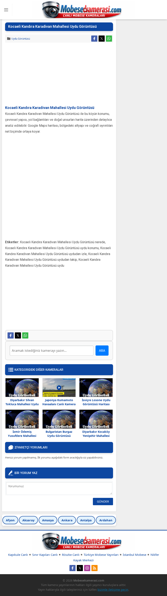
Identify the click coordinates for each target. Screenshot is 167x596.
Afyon (10, 520)
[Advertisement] (59, 74)
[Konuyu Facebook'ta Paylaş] (94, 39)
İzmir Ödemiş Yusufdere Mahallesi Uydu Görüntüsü (22, 436)
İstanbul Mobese (134, 555)
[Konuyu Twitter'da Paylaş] (102, 39)
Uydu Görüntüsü (20, 38)
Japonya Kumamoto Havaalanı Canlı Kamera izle (59, 404)
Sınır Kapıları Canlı (45, 555)
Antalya (86, 520)
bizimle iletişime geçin (113, 590)
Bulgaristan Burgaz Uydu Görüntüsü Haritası (59, 436)
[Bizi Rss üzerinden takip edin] (94, 568)
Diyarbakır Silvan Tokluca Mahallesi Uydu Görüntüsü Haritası (22, 404)
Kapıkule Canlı (18, 555)
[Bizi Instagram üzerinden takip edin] (87, 568)
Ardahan (105, 520)
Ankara (67, 520)
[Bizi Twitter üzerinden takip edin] (80, 568)
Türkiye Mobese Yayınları (101, 555)
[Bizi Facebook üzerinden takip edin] (72, 568)
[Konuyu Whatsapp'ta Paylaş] (109, 39)
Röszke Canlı (70, 555)
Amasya (48, 520)
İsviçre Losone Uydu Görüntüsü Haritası (96, 402)
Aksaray (28, 520)
